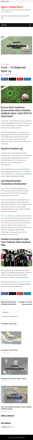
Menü (5, 25)
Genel (7, 64)
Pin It (21, 79)
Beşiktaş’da (4, 216)
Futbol (3, 64)
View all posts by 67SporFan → (10, 316)
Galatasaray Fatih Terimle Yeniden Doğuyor (13, 379)
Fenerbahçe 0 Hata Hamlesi (9, 350)
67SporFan (7, 74)
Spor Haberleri (12, 7)
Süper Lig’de (21, 171)
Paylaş (5, 79)
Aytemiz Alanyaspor (22, 282)
